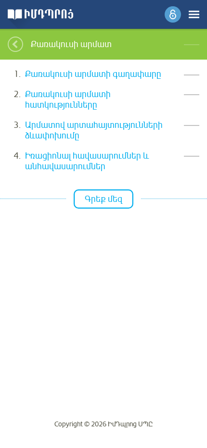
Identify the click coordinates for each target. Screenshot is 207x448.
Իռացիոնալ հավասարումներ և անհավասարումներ (87, 161)
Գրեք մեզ (103, 199)
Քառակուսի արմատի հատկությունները (68, 100)
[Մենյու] (194, 14)
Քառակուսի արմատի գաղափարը (93, 74)
